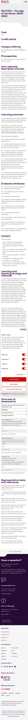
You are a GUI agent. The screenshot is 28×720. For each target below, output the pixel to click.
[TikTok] (12, 667)
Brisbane (3, 653)
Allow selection (14, 384)
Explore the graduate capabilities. (9, 136)
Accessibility (4, 693)
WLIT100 (3, 59)
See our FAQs (5, 614)
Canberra (3, 656)
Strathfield (14, 653)
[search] (23, 2)
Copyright (11, 693)
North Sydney (14, 648)
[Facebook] (2, 667)
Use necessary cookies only (14, 389)
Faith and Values (5, 632)
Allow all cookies (14, 379)
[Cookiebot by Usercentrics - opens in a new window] (20, 330)
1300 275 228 (7, 622)
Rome (12, 650)
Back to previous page (15, 551)
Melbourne (4, 659)
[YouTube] (10, 667)
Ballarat (3, 648)
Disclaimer (17, 693)
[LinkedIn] (7, 667)
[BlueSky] (15, 667)
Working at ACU (5, 634)
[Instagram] (4, 667)
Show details (20, 374)
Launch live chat (5, 593)
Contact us (4, 640)
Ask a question (6, 620)
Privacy (3, 695)
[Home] (7, 3)
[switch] (24, 359)
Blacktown (3, 650)
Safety (8, 695)
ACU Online (14, 656)
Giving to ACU (4, 637)
